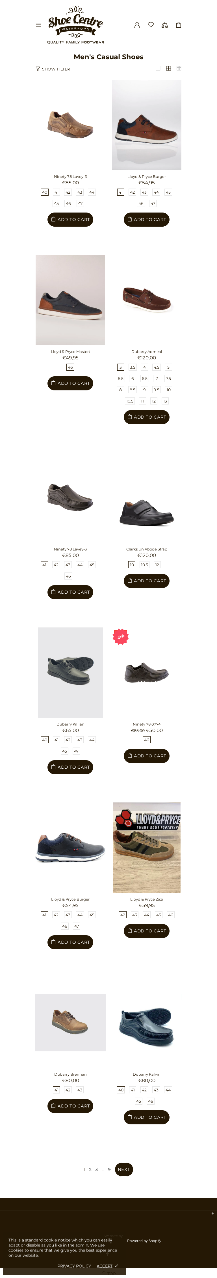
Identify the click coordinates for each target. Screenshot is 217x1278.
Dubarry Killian (70, 724)
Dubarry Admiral (146, 351)
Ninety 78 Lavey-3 (70, 176)
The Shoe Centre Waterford (75, 25)
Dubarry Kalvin (146, 1074)
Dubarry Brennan (70, 1074)
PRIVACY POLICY (74, 1265)
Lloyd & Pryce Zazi (146, 899)
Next (124, 1169)
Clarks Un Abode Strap (146, 549)
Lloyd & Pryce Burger (146, 176)
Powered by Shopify (144, 1241)
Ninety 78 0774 (147, 724)
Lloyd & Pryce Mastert (70, 351)
